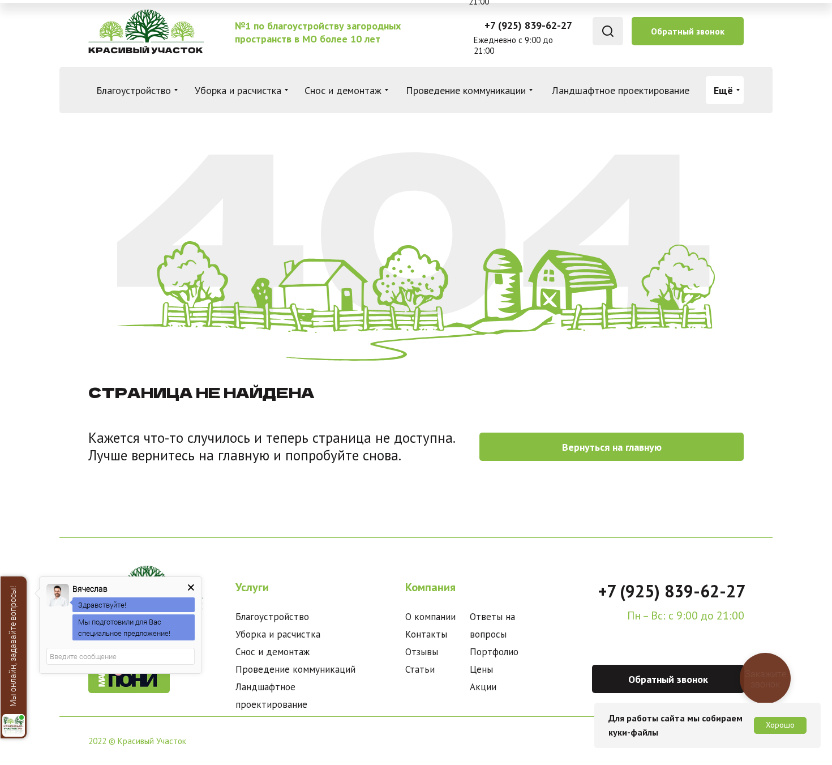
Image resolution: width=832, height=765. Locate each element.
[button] (688, 31)
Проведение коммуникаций (295, 669)
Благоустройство (272, 616)
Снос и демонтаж (272, 652)
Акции (483, 687)
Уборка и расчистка (277, 634)
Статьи (420, 669)
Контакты (426, 634)
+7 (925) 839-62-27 (528, 25)
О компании (430, 616)
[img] (145, 31)
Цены (481, 669)
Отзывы (421, 652)
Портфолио (494, 652)
